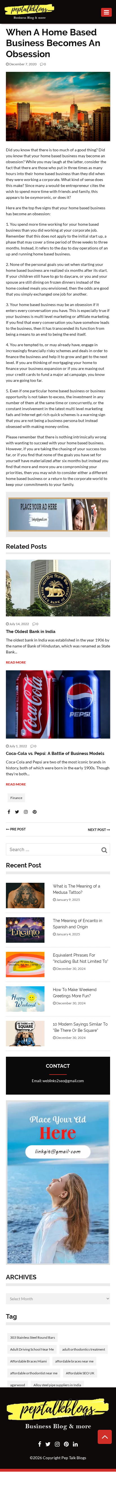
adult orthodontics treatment (83, 1349)
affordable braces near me (74, 1361)
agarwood (17, 1385)
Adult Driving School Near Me (32, 1349)
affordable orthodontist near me (33, 1373)
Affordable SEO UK (80, 1373)
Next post (97, 830)
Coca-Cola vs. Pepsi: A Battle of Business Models (55, 753)
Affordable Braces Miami (28, 1361)
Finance (27, 82)
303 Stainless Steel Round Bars (32, 1337)
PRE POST (18, 829)
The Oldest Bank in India (30, 631)
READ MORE (16, 662)
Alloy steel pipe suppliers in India (57, 1385)
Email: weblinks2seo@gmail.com (58, 1080)
